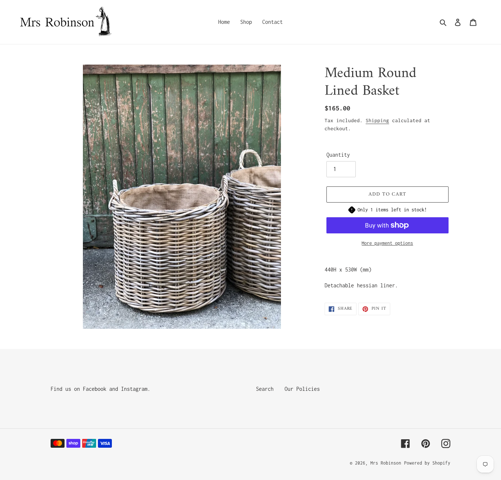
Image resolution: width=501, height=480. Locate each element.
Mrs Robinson (385, 463)
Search (265, 389)
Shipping (377, 120)
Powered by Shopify (427, 463)
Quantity (338, 155)
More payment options (387, 243)
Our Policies (302, 389)
